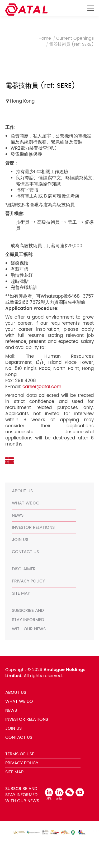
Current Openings (75, 38)
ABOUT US (22, 491)
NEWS (17, 515)
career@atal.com (41, 387)
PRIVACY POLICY (28, 581)
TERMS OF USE (19, 754)
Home (45, 38)
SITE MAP (21, 593)
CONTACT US (25, 551)
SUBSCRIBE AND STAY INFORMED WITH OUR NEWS (29, 619)
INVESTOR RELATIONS (33, 527)
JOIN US (20, 539)
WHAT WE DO (26, 503)
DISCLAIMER (24, 569)
